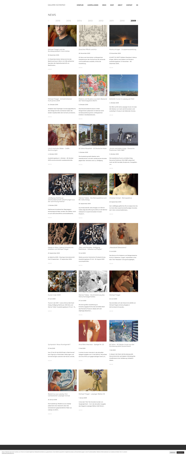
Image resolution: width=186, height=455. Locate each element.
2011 (111, 20)
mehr (50, 69)
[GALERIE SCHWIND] (56, 5)
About (120, 5)
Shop (112, 5)
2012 (101, 20)
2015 (68, 20)
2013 (90, 20)
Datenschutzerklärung (8, 453)
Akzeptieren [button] (180, 452)
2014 (79, 20)
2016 (58, 20)
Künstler (80, 5)
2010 (122, 20)
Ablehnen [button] (172, 452)
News (104, 5)
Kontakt (129, 5)
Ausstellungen (92, 5)
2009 (133, 20)
